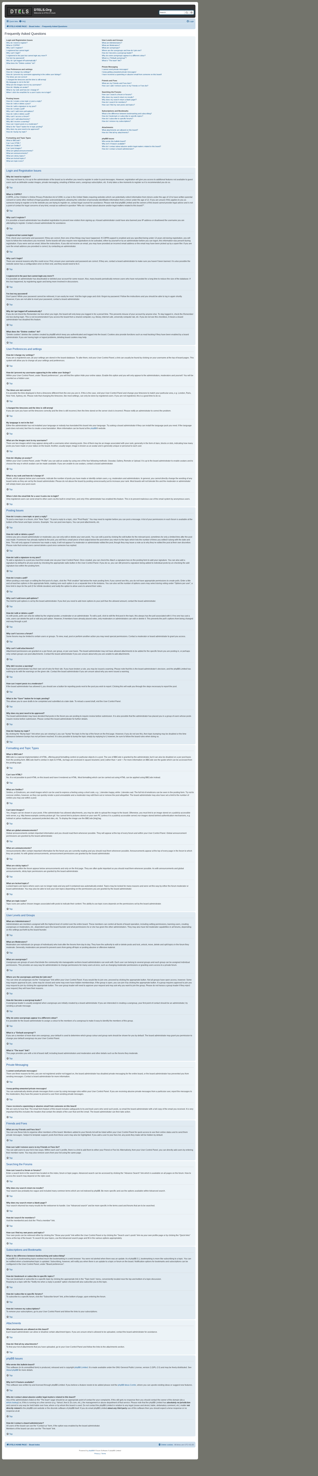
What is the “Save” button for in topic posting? (24, 127)
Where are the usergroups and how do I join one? (121, 50)
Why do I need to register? (16, 43)
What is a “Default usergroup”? (114, 58)
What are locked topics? (16, 158)
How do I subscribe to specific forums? (117, 119)
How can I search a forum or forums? (117, 94)
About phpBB (12, 1370)
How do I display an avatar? (17, 87)
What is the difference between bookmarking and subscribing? (127, 114)
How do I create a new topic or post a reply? (24, 101)
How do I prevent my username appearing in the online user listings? (33, 74)
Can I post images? (14, 148)
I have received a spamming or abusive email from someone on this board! (132, 74)
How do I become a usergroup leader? (117, 53)
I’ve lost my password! (15, 58)
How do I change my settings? (18, 72)
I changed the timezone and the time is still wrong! (26, 80)
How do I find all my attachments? (115, 132)
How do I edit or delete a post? (18, 104)
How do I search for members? (114, 102)
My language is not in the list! (17, 82)
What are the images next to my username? (23, 85)
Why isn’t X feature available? (113, 144)
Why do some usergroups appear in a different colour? (124, 56)
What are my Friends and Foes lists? (117, 83)
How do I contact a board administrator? (118, 149)
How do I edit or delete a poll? (18, 114)
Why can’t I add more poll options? (20, 111)
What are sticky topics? (15, 156)
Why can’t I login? (13, 53)
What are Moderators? (111, 45)
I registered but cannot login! (17, 50)
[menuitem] (22, 21)
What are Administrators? (112, 43)
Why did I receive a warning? (17, 122)
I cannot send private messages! (115, 69)
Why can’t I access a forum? (17, 116)
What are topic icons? (15, 161)
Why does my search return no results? (118, 97)
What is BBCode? (13, 140)
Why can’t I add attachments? (18, 119)
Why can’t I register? (14, 48)
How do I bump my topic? (16, 132)
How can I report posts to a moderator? (22, 124)
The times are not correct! (16, 77)
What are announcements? (17, 153)
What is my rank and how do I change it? (22, 90)
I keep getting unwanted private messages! (119, 72)
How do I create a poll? (15, 109)
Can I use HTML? (13, 143)
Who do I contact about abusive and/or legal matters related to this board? (131, 146)
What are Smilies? (13, 146)
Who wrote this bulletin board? (114, 141)
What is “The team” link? (111, 61)
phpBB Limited (81, 1367)
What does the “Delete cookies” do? (20, 63)
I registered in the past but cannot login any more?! (26, 56)
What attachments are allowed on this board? (120, 130)
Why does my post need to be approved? (22, 129)
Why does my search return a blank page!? (119, 100)
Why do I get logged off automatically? (21, 61)
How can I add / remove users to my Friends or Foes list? (125, 86)
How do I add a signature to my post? (21, 106)
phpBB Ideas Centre (127, 1385)
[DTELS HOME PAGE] (19, 10)
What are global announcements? (19, 151)
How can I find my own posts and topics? (118, 105)
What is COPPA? (13, 45)
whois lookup (12, 1402)
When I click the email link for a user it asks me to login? (28, 92)
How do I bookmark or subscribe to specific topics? (122, 116)
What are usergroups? (111, 48)
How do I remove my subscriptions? (116, 121)
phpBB (93, 428)
